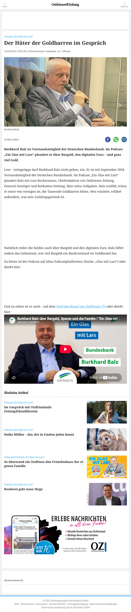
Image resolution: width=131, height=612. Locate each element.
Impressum (42, 604)
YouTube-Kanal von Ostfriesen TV (81, 306)
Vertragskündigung (77, 604)
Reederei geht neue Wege (23, 489)
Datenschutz (27, 604)
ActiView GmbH (81, 607)
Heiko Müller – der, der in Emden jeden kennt (39, 434)
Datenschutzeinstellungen (103, 604)
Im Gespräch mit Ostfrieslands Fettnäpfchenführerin (28, 409)
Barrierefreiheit (57, 604)
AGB (16, 604)
